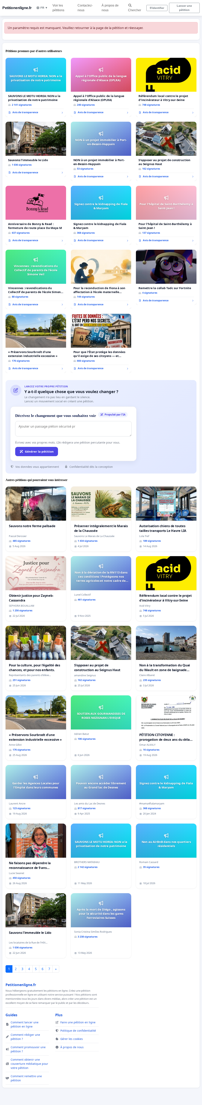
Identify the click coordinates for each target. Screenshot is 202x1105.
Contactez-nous (85, 8)
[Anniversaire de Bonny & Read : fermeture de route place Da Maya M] (36, 215)
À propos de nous (110, 8)
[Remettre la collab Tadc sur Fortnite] (166, 277)
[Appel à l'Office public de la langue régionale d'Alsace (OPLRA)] (101, 87)
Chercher (134, 10)
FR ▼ (44, 7)
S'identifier (157, 7)
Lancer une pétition (184, 7)
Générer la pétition (39, 451)
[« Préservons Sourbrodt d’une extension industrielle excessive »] (36, 343)
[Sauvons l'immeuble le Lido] (36, 149)
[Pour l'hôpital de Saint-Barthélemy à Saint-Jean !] (166, 215)
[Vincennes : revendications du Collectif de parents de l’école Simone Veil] (36, 279)
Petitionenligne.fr (16, 8)
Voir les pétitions (58, 8)
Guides (11, 1015)
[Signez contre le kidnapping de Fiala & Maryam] (101, 215)
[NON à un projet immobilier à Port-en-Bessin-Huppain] (101, 151)
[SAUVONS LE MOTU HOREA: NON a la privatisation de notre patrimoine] (36, 87)
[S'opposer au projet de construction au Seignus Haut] (166, 151)
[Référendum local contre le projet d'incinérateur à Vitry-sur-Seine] (166, 87)
